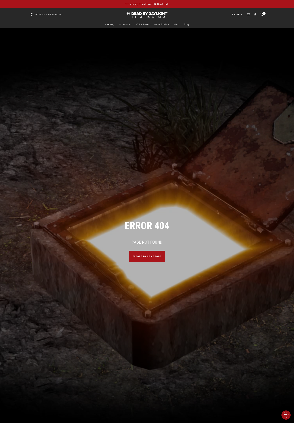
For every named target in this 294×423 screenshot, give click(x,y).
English (235, 14)
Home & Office (161, 24)
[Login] (255, 14)
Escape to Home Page (147, 256)
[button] (286, 415)
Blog (186, 24)
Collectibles (142, 24)
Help (176, 24)
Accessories (125, 24)
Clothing (109, 24)
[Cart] (261, 14)
